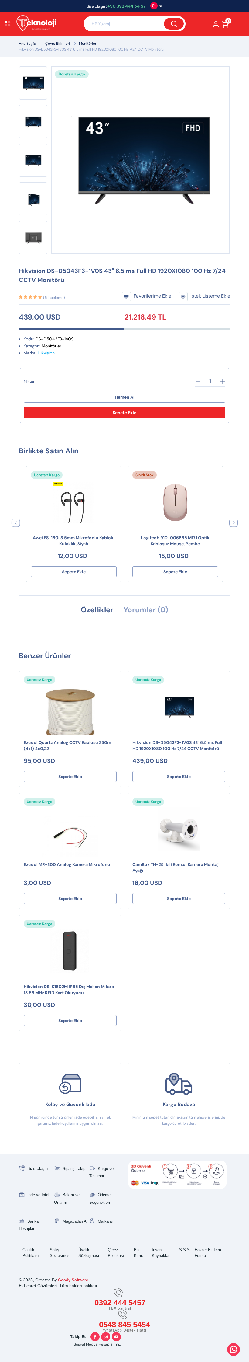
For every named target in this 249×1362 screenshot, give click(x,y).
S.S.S (184, 1250)
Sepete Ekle (124, 412)
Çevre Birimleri (57, 43)
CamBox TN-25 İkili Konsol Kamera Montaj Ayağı (175, 867)
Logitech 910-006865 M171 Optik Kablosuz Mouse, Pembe (175, 541)
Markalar (105, 1221)
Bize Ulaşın (37, 1168)
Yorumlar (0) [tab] (146, 609)
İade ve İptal (38, 1195)
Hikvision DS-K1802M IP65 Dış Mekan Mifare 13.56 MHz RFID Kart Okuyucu (69, 989)
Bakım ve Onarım (67, 1199)
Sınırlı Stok (144, 475)
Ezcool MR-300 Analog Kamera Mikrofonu (67, 864)
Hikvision (46, 353)
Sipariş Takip (74, 1168)
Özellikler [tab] (97, 609)
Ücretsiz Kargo (47, 475)
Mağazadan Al (75, 1221)
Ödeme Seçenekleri (100, 1199)
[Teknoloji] (47, 24)
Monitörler (87, 43)
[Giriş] (216, 26)
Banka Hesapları (29, 1225)
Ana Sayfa (27, 43)
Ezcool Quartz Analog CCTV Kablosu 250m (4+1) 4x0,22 (67, 745)
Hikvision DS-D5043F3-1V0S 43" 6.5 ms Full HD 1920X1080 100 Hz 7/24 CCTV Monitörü (91, 49)
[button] (15, 522)
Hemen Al (125, 397)
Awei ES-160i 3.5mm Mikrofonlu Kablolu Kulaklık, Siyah (74, 541)
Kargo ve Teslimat (101, 1172)
